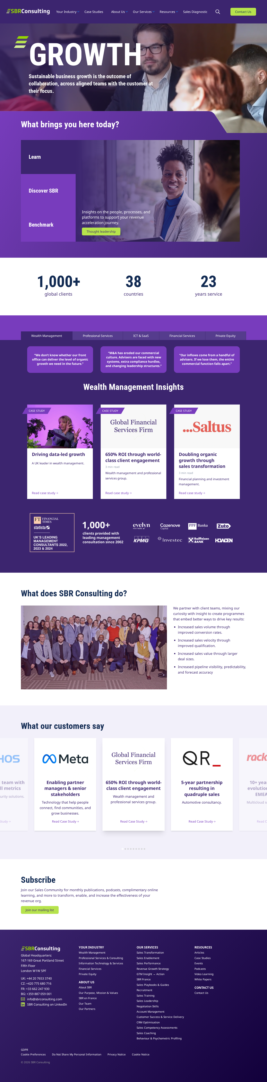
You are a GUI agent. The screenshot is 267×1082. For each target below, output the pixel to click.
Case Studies (93, 12)
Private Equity (226, 336)
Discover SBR (43, 191)
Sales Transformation (150, 952)
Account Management (150, 1011)
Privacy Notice (117, 1054)
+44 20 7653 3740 (39, 978)
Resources (167, 12)
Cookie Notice (141, 1054)
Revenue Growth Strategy (153, 969)
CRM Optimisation (148, 1022)
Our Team (85, 1003)
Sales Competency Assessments (157, 1027)
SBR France (144, 979)
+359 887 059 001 (39, 994)
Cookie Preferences (33, 1054)
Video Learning (203, 974)
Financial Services (182, 336)
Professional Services (98, 336)
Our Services (142, 12)
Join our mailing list (40, 910)
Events (198, 963)
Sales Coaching (146, 1033)
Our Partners (87, 1009)
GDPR (24, 1049)
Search (219, 12)
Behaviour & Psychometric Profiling (159, 1038)
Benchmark (41, 225)
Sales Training (145, 995)
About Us (118, 12)
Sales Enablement (148, 958)
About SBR (85, 987)
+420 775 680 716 (38, 983)
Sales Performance (149, 963)
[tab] (122, 849)
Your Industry (66, 12)
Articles (199, 952)
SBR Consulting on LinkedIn (47, 1004)
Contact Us (243, 12)
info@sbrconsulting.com (44, 999)
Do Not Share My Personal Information (76, 1054)
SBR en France (88, 998)
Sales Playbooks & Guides (153, 985)
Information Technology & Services (101, 963)
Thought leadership (101, 231)
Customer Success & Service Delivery (160, 1017)
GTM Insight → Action (150, 974)
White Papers (202, 979)
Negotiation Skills (148, 1006)
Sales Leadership (147, 1001)
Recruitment (144, 990)
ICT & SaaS (141, 336)
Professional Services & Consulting (101, 958)
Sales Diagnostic (195, 12)
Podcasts (200, 969)
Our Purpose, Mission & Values (98, 993)
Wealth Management (46, 336)
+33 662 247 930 (37, 989)
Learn (35, 157)
